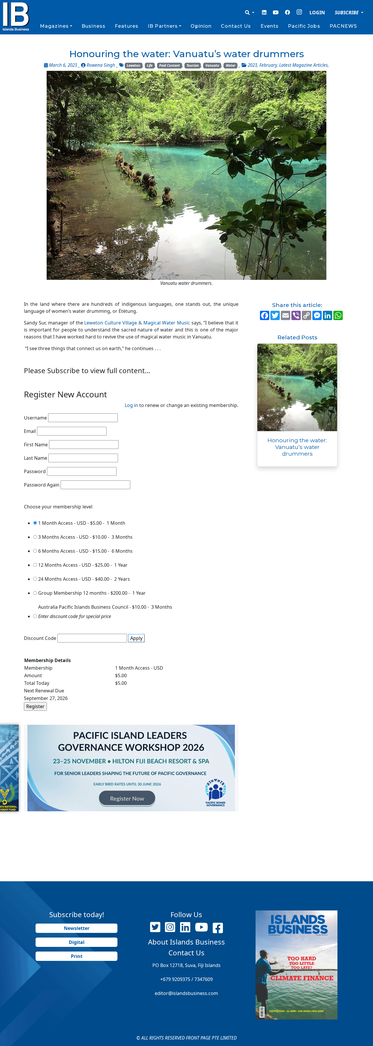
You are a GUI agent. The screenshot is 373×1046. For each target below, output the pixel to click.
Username (35, 418)
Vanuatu (212, 65)
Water (230, 65)
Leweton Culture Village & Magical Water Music (137, 323)
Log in (131, 405)
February (268, 65)
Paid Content (169, 65)
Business (93, 26)
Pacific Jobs (304, 26)
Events (270, 26)
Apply (136, 638)
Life (149, 65)
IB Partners (163, 26)
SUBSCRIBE (347, 12)
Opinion (201, 26)
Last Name (35, 458)
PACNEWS (343, 26)
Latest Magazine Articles (303, 65)
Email (30, 431)
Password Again (41, 485)
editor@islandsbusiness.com (186, 993)
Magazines (54, 26)
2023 (252, 65)
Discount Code (40, 638)
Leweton (133, 65)
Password (35, 471)
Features (126, 26)
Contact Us (236, 26)
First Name (36, 444)
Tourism (192, 65)
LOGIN (317, 12)
